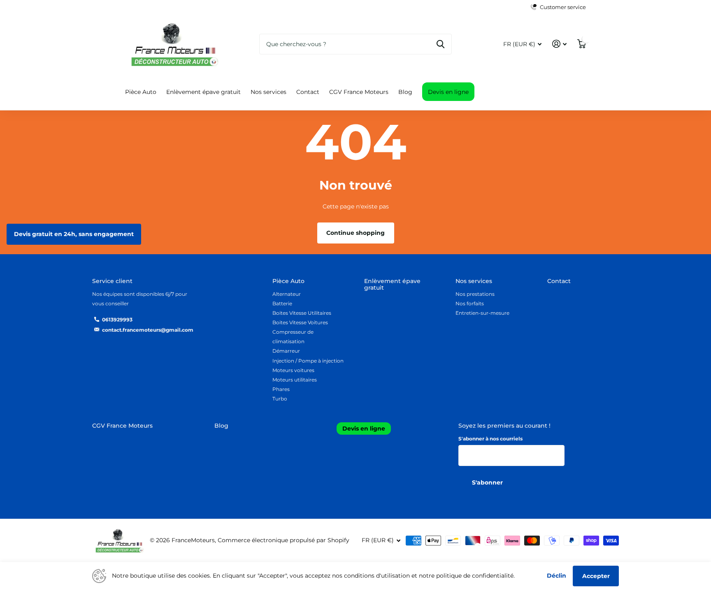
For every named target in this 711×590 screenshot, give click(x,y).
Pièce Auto (140, 92)
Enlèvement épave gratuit (203, 92)
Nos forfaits (469, 303)
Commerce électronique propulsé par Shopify (283, 540)
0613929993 (117, 319)
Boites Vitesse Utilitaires (301, 313)
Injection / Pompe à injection (308, 361)
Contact (307, 92)
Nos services (268, 92)
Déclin (556, 575)
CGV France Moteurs (358, 92)
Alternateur (286, 294)
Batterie (282, 303)
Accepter (596, 576)
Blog (405, 92)
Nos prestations (475, 294)
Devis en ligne (448, 92)
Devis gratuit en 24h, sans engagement (74, 234)
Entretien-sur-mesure (482, 313)
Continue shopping (355, 232)
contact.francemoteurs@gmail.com (147, 330)
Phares (281, 389)
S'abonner (488, 482)
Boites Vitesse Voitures (300, 322)
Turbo (279, 399)
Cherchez (440, 44)
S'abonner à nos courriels (490, 438)
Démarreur (286, 351)
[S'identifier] (559, 44)
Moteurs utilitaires (294, 380)
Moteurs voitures (293, 370)
